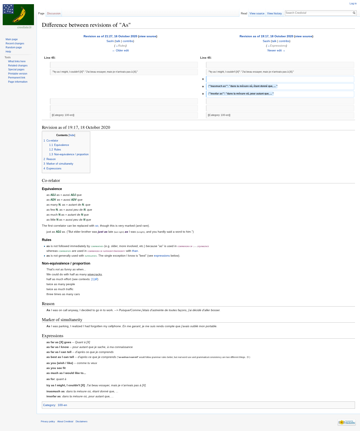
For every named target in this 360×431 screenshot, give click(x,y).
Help (8, 51)
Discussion (53, 13)
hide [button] (71, 135)
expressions (162, 255)
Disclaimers (82, 421)
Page (41, 13)
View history (274, 13)
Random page (14, 47)
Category (49, 405)
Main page (12, 39)
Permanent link (16, 77)
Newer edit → (276, 50)
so (96, 225)
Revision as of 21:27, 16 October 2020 (110, 36)
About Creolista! (65, 421)
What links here (17, 61)
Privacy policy (48, 421)
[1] (93, 279)
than (135, 250)
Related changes (18, 65)
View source (257, 13)
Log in (353, 3)
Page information (18, 81)
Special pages (16, 69)
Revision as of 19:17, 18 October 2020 (266, 36)
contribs (128, 41)
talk (118, 41)
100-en (62, 405)
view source (147, 36)
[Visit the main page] (18, 16)
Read (244, 13)
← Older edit (120, 50)
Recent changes (15, 43)
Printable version (17, 73)
